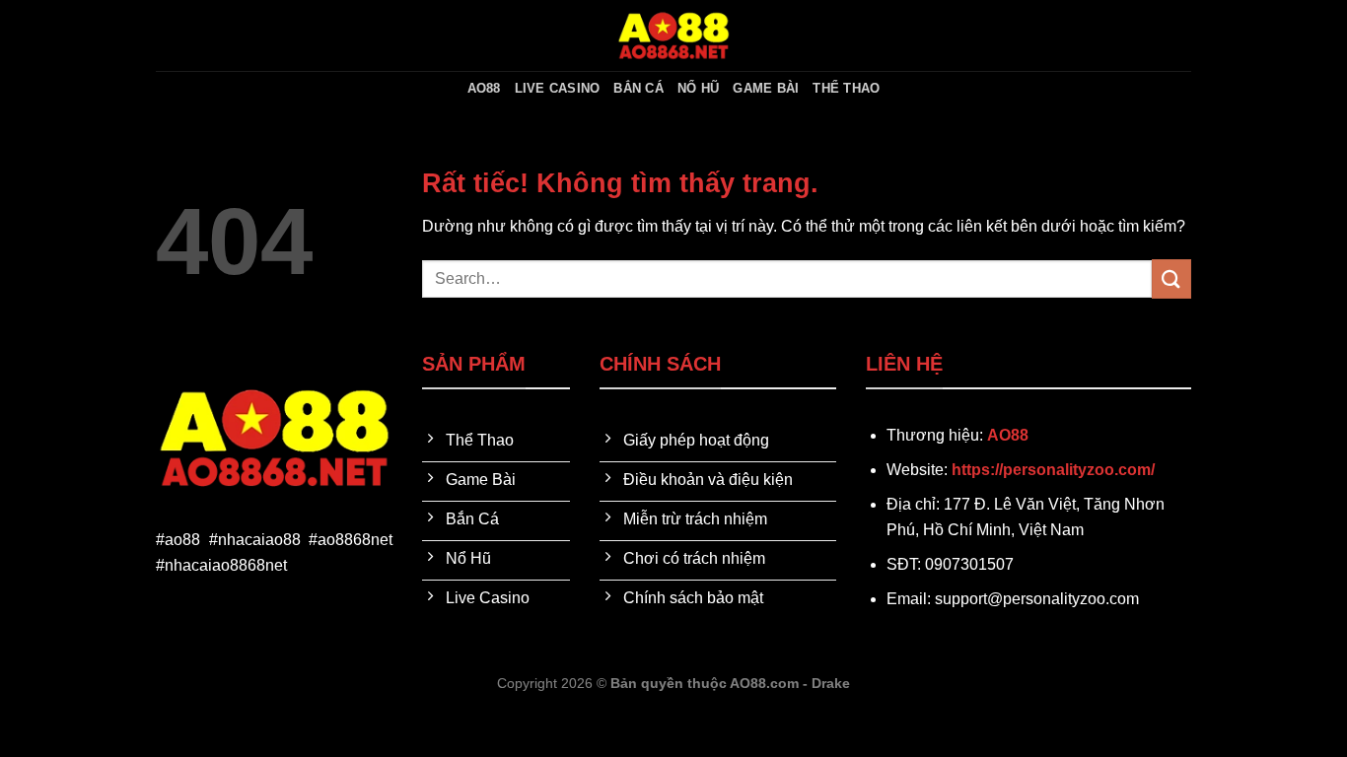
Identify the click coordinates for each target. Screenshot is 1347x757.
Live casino (558, 88)
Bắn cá (638, 88)
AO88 (484, 88)
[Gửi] (1171, 278)
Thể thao (846, 88)
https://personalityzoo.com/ (1053, 469)
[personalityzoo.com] (673, 35)
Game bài (766, 88)
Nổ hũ (698, 88)
